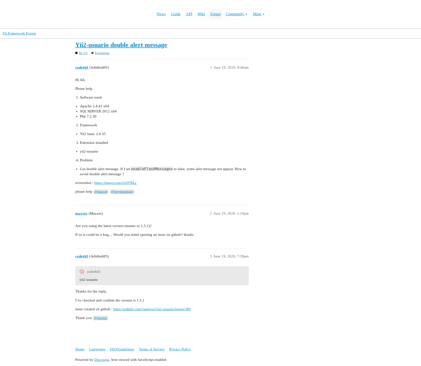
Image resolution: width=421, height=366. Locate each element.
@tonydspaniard (122, 191)
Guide (176, 14)
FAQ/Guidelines (122, 349)
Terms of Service (151, 349)
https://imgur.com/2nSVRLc (115, 183)
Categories (97, 349)
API (189, 14)
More (257, 14)
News (161, 14)
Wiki (201, 14)
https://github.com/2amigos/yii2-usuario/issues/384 (152, 309)
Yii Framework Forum (19, 33)
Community (235, 14)
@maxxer (101, 191)
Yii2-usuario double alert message (121, 44)
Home (80, 349)
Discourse (101, 360)
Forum (215, 14)
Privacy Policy (180, 349)
